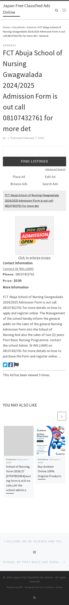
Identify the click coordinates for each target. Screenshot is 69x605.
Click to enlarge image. (34, 257)
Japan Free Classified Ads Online (33, 577)
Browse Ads (18, 184)
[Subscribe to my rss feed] (34, 597)
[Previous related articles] (52, 416)
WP (20, 587)
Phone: (9, 274)
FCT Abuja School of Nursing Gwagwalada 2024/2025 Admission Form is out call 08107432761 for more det (32, 200)
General (31, 27)
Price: (8, 280)
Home (6, 27)
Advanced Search (55, 169)
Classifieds (18, 27)
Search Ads (50, 184)
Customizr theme (53, 587)
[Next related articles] (62, 416)
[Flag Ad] (16, 364)
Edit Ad (50, 176)
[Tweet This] (5, 364)
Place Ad (19, 176)
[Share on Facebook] (10, 364)
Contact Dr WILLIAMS (18, 269)
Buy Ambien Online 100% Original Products (49, 471)
